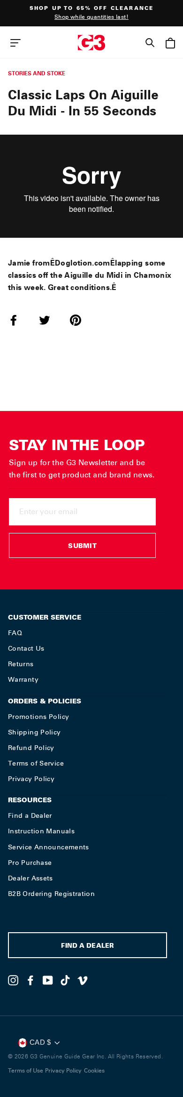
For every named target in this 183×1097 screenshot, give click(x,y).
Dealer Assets (30, 878)
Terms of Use (25, 1070)
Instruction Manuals (41, 831)
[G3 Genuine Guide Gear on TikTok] (65, 980)
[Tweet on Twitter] (50, 320)
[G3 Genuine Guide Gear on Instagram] (13, 980)
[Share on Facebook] (19, 320)
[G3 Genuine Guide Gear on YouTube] (48, 980)
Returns (21, 664)
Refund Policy (31, 747)
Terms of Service (36, 763)
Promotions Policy (38, 716)
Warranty (23, 679)
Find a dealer (87, 947)
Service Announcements (48, 847)
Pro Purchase (30, 862)
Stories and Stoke (36, 73)
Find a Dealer (30, 815)
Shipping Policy (34, 732)
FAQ (15, 633)
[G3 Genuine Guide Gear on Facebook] (30, 980)
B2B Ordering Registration (51, 893)
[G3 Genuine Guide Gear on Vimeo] (82, 980)
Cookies (94, 1070)
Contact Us (26, 648)
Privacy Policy (31, 778)
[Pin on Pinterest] (81, 320)
